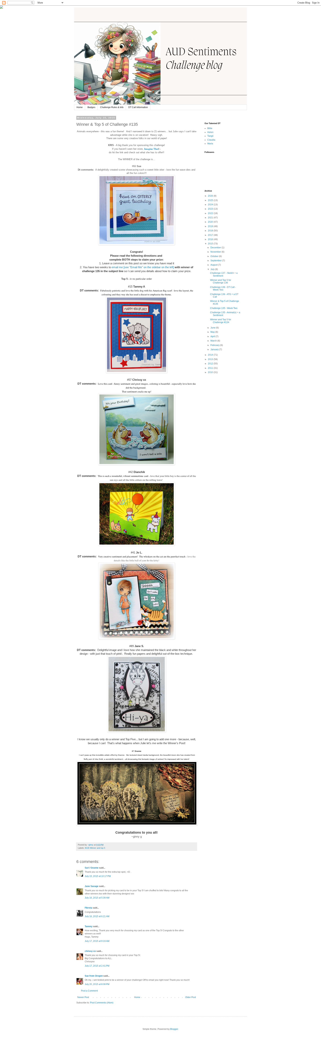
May (212, 332)
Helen (210, 132)
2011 (211, 368)
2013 (211, 359)
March (213, 340)
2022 (211, 213)
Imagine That (151, 149)
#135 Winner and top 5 (95, 848)
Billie (209, 128)
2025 (211, 200)
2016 (211, 239)
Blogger (174, 1029)
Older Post (190, 997)
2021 (211, 217)
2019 (211, 226)
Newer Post (83, 997)
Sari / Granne (91, 868)
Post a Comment (89, 990)
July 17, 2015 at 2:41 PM (97, 966)
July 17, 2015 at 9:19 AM (97, 941)
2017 (211, 235)
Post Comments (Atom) (101, 1002)
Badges (91, 107)
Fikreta (88, 908)
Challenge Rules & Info (112, 107)
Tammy (89, 926)
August (214, 265)
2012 (211, 363)
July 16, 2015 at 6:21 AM (97, 916)
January (214, 349)
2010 (211, 372)
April (213, 336)
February (215, 345)
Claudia (211, 140)
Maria (210, 143)
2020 (211, 222)
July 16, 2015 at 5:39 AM (97, 897)
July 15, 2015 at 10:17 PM (98, 876)
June (213, 327)
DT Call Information (138, 107)
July (212, 269)
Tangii (210, 136)
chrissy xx (90, 951)
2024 (211, 204)
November (216, 252)
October (214, 256)
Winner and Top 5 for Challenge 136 (220, 281)
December (216, 247)
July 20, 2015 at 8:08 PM (97, 984)
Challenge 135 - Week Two (223, 308)
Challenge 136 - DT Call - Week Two (223, 288)
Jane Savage (91, 886)
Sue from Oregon (94, 976)
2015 (211, 243)
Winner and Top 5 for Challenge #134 (220, 320)
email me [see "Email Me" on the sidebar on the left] (143, 267)
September (216, 260)
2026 (211, 196)
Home (80, 107)
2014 (211, 355)
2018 (211, 230)
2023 (211, 209)
